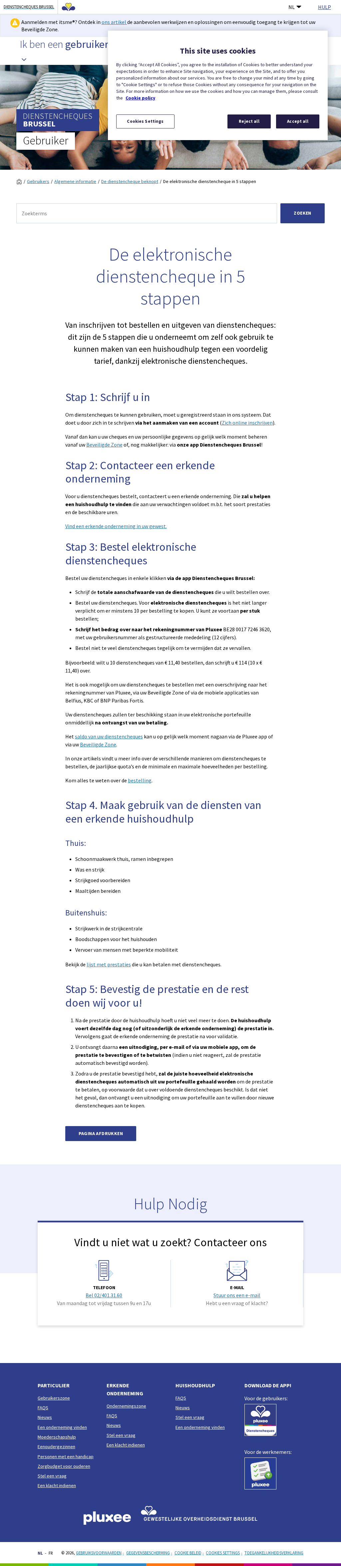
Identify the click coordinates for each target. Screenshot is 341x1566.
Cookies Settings (223, 1552)
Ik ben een (64, 44)
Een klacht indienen (57, 1485)
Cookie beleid (187, 1552)
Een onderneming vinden (62, 1427)
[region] (218, 85)
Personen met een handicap (66, 1457)
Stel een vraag (52, 1476)
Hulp (324, 7)
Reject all (249, 121)
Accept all (297, 121)
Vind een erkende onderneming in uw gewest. (116, 526)
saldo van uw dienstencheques (109, 736)
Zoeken (302, 213)
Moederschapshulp (57, 1437)
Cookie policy (140, 98)
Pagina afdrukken (101, 1133)
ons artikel (114, 22)
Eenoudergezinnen (56, 1447)
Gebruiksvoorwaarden (99, 1552)
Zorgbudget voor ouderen (64, 1466)
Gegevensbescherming (148, 1552)
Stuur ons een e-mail (236, 1295)
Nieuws (45, 1417)
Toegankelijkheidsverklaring (273, 1552)
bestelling (140, 780)
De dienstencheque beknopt (129, 181)
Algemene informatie (75, 181)
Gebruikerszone (54, 1398)
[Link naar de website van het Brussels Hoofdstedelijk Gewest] (67, 7)
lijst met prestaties (109, 964)
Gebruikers (38, 181)
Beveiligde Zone (104, 444)
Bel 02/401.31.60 (104, 1295)
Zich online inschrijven (247, 422)
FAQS (43, 1408)
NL (291, 7)
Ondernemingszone (126, 1406)
